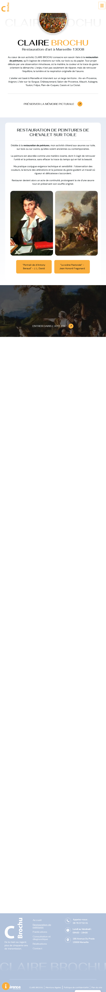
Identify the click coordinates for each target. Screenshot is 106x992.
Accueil (37, 920)
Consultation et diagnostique (42, 938)
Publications (40, 931)
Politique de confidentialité (76, 987)
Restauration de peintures (42, 926)
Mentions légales (53, 987)
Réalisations (40, 943)
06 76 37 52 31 (80, 923)
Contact (37, 948)
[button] (53, 104)
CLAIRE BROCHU (36, 987)
